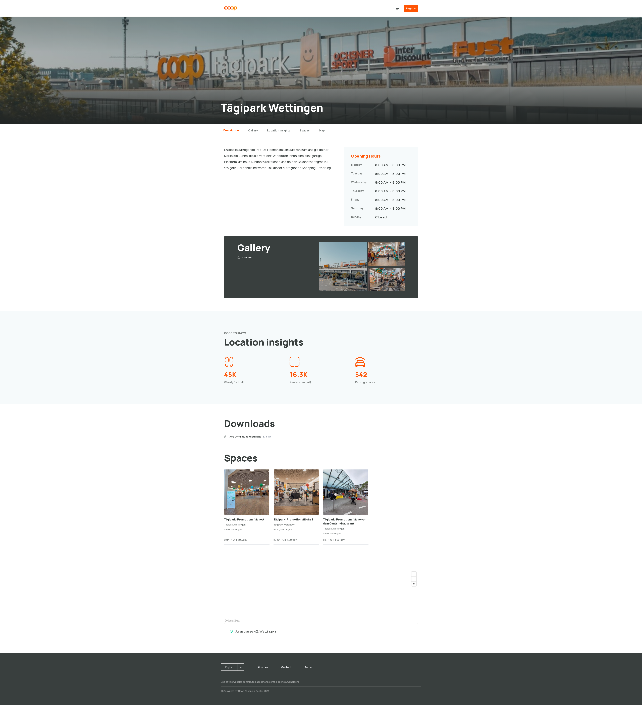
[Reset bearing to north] (413, 583)
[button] (233, 667)
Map (322, 130)
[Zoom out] (413, 578)
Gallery (253, 130)
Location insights (278, 130)
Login (397, 8)
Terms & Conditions (288, 681)
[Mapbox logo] (232, 620)
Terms (308, 667)
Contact (286, 667)
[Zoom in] (413, 574)
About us (262, 667)
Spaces (305, 130)
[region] (321, 596)
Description (231, 130)
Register (411, 8)
